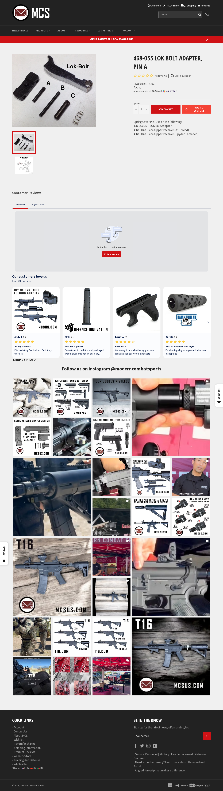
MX (42, 768)
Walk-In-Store (22, 756)
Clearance (155, 5)
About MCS (21, 736)
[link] (171, 417)
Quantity (138, 103)
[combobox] (180, 14)
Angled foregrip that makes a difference (160, 770)
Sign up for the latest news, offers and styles (161, 727)
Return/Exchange (25, 744)
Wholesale (20, 764)
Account (128, 30)
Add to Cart (166, 109)
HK (35, 768)
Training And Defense (27, 760)
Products (42, 30)
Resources (82, 30)
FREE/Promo (172, 5)
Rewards (205, 5)
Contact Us (21, 731)
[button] (172, 91)
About (61, 30)
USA (27, 768)
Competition (106, 30)
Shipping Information (27, 748)
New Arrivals (20, 30)
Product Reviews (24, 752)
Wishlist (19, 740)
